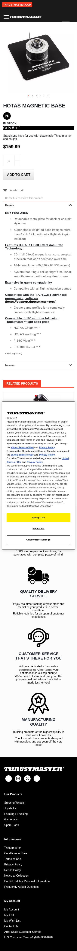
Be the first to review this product (24, 198)
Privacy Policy (13, 864)
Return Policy (12, 870)
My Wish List (12, 920)
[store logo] (26, 17)
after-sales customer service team (38, 667)
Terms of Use (12, 858)
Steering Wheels (14, 802)
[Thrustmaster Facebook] (8, 778)
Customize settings (38, 539)
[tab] (38, 205)
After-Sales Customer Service (22, 931)
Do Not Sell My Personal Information (27, 881)
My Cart (9, 915)
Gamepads (11, 819)
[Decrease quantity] (17, 163)
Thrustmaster (12, 847)
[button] (29, 96)
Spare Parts (11, 825)
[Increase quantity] (17, 157)
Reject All (38, 528)
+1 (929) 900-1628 (41, 937)
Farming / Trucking (16, 813)
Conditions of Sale (15, 853)
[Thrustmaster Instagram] (18, 778)
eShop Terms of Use (22, 447)
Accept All (38, 517)
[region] (38, 475)
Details (9, 205)
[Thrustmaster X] (27, 778)
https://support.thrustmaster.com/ (30, 301)
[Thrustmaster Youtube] (37, 778)
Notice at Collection (16, 875)
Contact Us (11, 926)
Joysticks (10, 808)
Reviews (10, 365)
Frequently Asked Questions (21, 886)
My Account (11, 909)
